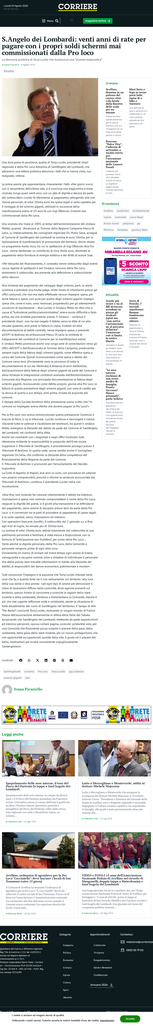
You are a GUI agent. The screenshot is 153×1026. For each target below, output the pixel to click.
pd (138, 223)
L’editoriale (99, 945)
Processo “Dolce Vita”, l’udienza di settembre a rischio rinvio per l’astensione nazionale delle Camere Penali (114, 154)
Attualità (9, 71)
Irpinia (66, 975)
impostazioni (107, 1020)
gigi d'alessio (76, 671)
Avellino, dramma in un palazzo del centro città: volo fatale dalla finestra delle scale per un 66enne (115, 100)
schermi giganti (12, 677)
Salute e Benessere (103, 967)
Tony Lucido (58, 671)
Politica (67, 952)
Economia (68, 960)
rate (27, 677)
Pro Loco (43, 671)
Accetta (130, 1019)
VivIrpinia (99, 952)
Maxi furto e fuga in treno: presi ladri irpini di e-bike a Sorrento (138, 96)
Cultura (67, 982)
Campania (68, 945)
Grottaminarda (141, 210)
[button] (57, 21)
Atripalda (122, 229)
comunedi (120, 217)
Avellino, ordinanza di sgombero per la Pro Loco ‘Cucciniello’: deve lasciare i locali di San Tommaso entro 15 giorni (38, 878)
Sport (65, 990)
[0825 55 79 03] (122, 950)
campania (128, 223)
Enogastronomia (102, 960)
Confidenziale (101, 975)
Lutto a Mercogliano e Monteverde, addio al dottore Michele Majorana (113, 784)
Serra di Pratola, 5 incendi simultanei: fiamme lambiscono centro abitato (136, 311)
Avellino (108, 210)
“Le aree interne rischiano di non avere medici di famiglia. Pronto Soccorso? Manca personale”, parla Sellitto (114, 384)
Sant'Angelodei (12, 671)
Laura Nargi (136, 217)
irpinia (107, 217)
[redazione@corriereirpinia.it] (122, 942)
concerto (29, 671)
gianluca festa (139, 229)
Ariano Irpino (111, 223)
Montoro (109, 229)
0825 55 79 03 (134, 950)
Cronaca (67, 967)
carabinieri (123, 210)
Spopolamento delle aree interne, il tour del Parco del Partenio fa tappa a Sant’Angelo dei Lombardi (38, 786)
